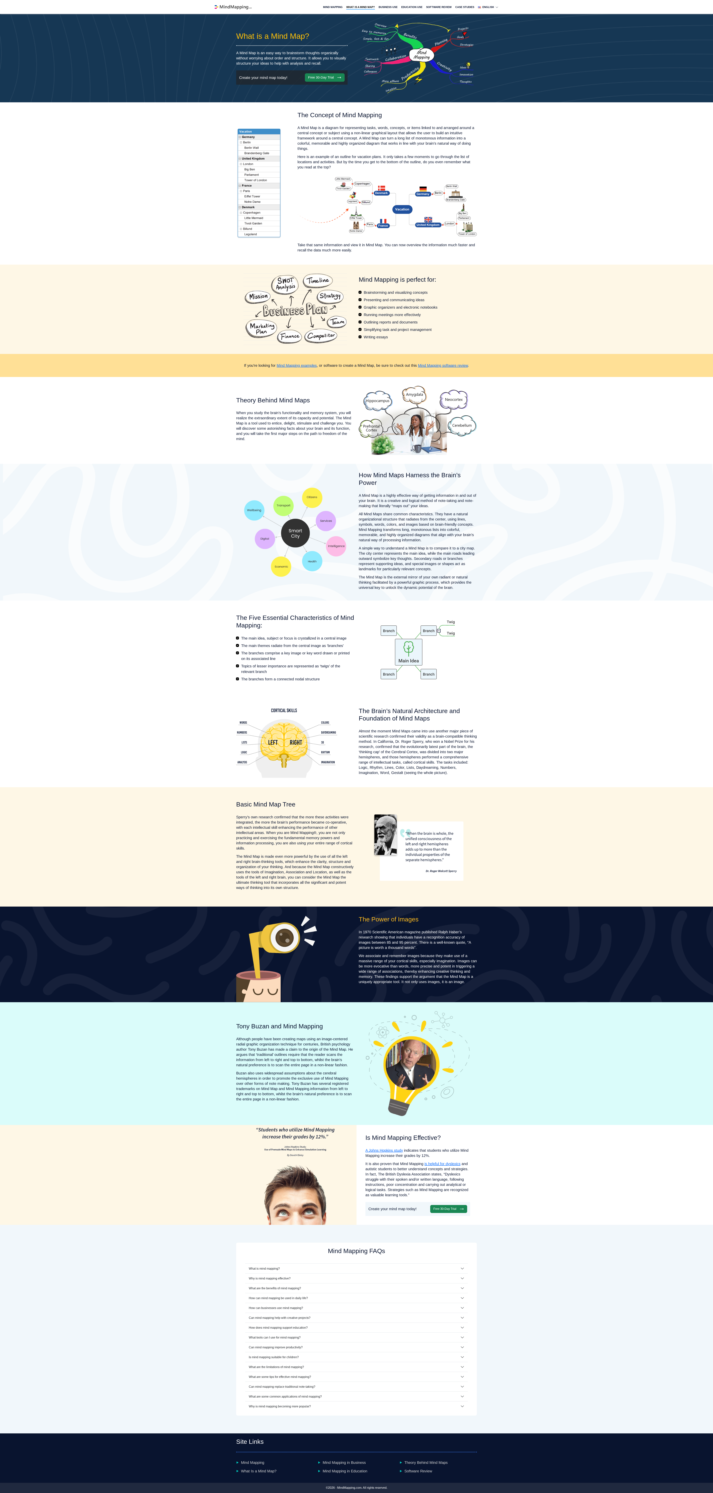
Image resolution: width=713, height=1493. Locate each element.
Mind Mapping (333, 7)
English (488, 7)
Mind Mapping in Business (344, 1463)
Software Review (439, 7)
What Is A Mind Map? (360, 7)
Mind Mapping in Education (345, 1471)
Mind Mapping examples (297, 365)
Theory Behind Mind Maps (426, 1463)
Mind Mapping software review (443, 365)
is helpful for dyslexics (442, 1164)
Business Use (388, 7)
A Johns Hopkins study (384, 1150)
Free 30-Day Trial (321, 77)
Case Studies (464, 7)
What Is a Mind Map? (258, 1471)
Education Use (411, 7)
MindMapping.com (349, 1487)
